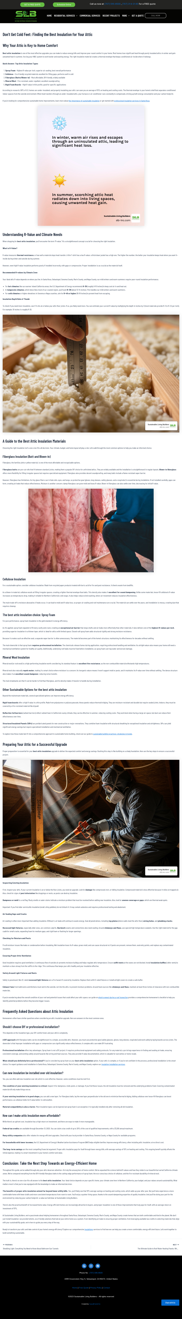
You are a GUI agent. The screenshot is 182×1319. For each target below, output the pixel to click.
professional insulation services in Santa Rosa (131, 100)
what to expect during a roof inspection (113, 997)
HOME (49, 15)
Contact (106, 1288)
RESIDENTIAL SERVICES (64, 15)
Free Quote (84, 1288)
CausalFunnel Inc (94, 1304)
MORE (124, 15)
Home (74, 1288)
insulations (88, 1229)
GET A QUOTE (138, 15)
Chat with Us (170, 1302)
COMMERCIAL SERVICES (90, 15)
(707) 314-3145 (130, 4)
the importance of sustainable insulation (84, 100)
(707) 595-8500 (112, 4)
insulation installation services (113, 1064)
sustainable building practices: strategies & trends (112, 734)
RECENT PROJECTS (111, 15)
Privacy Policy (96, 1288)
